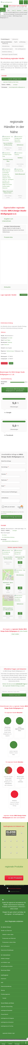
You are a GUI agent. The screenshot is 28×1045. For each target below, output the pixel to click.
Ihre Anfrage (4, 467)
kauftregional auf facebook (7, 1022)
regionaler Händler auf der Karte (10, 82)
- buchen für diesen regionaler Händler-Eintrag (14, 803)
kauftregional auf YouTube (7, 1026)
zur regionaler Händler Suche (1, 6)
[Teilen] (22, 1043)
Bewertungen (19, 10)
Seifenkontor (20, 144)
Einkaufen (7, 287)
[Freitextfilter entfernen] (21, 2)
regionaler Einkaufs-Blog (6, 1006)
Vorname (3, 474)
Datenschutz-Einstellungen (7, 950)
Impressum (3, 978)
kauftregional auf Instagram (7, 1018)
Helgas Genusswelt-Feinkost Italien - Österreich (8, 192)
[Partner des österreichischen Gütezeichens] (14, 891)
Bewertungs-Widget (5, 970)
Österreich (6, 344)
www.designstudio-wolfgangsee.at (17, 87)
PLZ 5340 (10, 337)
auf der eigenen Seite (20, 779)
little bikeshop (20, 575)
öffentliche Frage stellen (14, 695)
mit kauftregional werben (7, 966)
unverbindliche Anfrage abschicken (11, 517)
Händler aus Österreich (6, 930)
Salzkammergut (10, 351)
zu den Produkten (15, 878)
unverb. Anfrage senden (15, 79)
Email (2, 486)
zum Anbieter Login (5, 962)
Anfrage (25, 10)
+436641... (8, 84)
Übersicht (3, 10)
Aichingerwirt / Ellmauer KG (20, 557)
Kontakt (11, 363)
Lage (8, 10)
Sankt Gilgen (7, 340)
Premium (24, 120)
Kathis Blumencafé (20, 174)
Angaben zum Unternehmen (7, 220)
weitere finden (19, 729)
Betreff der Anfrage (6, 461)
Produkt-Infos (8, 237)
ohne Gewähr (23, 631)
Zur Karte (4, 535)
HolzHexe (20, 157)
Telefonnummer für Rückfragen (9, 491)
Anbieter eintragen (5, 958)
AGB (2, 982)
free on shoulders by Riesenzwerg (7, 144)
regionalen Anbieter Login (8, 1033)
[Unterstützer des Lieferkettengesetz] (14, 885)
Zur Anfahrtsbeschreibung (8, 537)
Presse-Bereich (4, 1014)
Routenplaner (24, 294)
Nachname (4, 480)
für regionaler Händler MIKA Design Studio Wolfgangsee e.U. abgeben (7, 731)
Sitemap (3, 990)
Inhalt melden (15, 634)
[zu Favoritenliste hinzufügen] (2, 13)
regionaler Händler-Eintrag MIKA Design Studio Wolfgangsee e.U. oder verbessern (8, 781)
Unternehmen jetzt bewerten (15, 389)
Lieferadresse (4, 497)
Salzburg (10, 342)
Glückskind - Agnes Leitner (8, 583)
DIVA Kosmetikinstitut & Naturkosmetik (8, 608)
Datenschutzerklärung (8, 511)
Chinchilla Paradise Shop (8, 160)
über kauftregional (5, 946)
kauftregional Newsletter (6, 1010)
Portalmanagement (5, 994)
